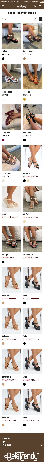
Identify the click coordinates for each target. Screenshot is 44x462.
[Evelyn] (32, 280)
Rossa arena (6, 173)
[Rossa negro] (32, 117)
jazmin (4, 214)
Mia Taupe (26, 214)
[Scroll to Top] (40, 451)
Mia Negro (5, 254)
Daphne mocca (28, 51)
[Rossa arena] (11, 158)
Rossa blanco (7, 92)
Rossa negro (27, 132)
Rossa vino (6, 132)
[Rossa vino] (11, 117)
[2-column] (40, 19)
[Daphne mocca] (32, 36)
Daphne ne (5, 51)
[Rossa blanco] (11, 76)
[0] (39, 6)
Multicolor (24, 262)
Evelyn (25, 295)
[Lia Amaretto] (11, 280)
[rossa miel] (32, 76)
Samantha (26, 173)
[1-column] (35, 19)
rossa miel (27, 92)
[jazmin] (11, 199)
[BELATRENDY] (22, 6)
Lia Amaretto (6, 295)
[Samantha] (32, 158)
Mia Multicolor (28, 254)
